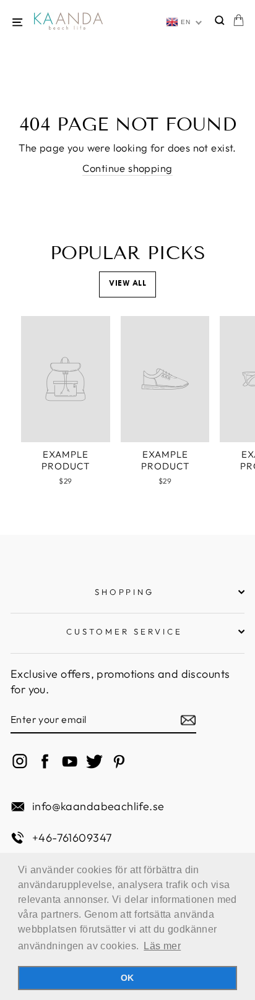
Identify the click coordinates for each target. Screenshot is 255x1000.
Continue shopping (127, 167)
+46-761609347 (72, 838)
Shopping (125, 592)
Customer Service (124, 631)
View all (127, 284)
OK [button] (127, 978)
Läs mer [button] (162, 946)
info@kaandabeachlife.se (98, 806)
